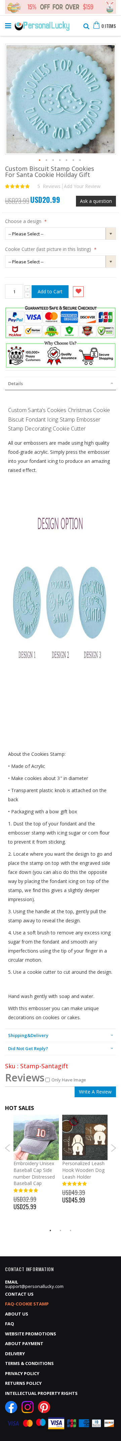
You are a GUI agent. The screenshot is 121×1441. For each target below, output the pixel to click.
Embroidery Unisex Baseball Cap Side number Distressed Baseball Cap (34, 1173)
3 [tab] (70, 1230)
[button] (40, 160)
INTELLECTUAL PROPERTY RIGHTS (41, 1393)
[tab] (60, 383)
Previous (7, 1148)
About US (16, 1314)
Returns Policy (23, 1383)
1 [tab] (50, 1230)
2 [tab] (60, 1230)
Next (113, 1148)
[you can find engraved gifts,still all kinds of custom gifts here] (42, 24)
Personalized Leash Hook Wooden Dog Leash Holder (83, 1170)
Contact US (19, 1294)
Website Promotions (30, 1334)
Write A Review (95, 1091)
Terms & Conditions (29, 1363)
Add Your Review (82, 186)
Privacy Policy (22, 1373)
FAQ (9, 1324)
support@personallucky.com (34, 1286)
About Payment (24, 1343)
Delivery (15, 1354)
